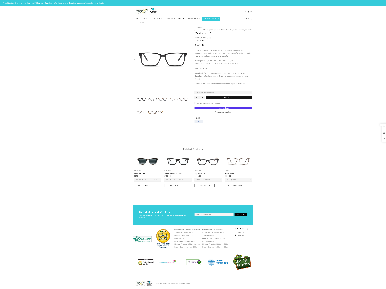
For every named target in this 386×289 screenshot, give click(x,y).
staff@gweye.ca (208, 241)
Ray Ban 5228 (200, 173)
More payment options (223, 112)
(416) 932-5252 (220, 238)
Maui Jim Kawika (140, 173)
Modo (227, 171)
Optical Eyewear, (231, 30)
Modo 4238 (229, 173)
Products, (241, 30)
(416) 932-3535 (207, 238)
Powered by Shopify (184, 283)
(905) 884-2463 (179, 238)
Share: (197, 118)
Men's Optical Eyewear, (211, 30)
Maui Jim (137, 171)
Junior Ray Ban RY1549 (173, 173)
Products (248, 30)
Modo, (223, 30)
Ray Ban (167, 171)
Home (135, 23)
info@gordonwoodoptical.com (184, 241)
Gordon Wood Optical (146, 11)
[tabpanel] (208, 173)
